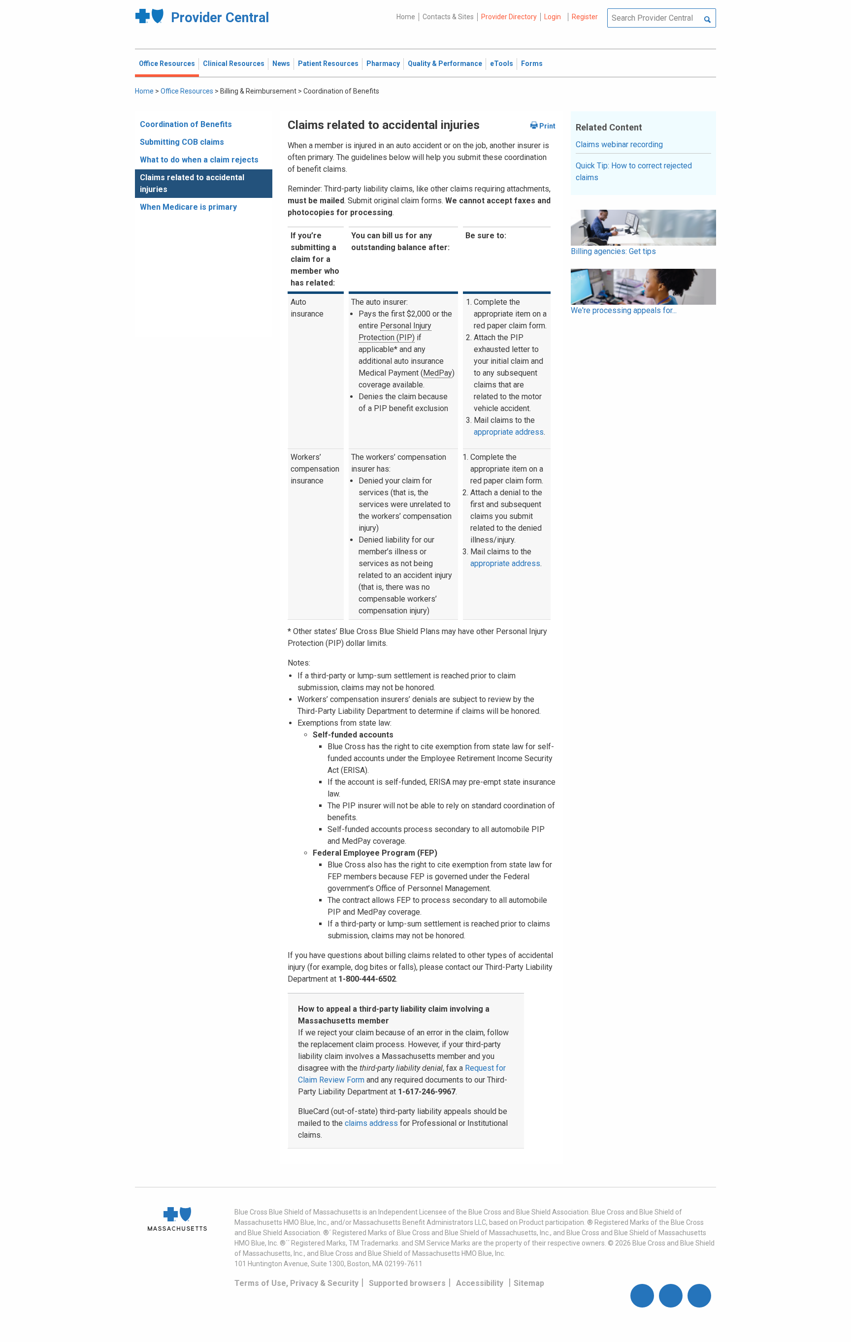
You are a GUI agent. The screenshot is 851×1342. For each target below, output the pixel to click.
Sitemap (529, 1283)
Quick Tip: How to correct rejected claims (634, 171)
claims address (371, 1123)
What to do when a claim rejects (199, 159)
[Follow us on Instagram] (671, 1295)
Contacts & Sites (448, 17)
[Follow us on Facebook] (642, 1295)
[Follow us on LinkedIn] (699, 1295)
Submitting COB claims (182, 142)
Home (405, 17)
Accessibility (479, 1283)
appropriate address (509, 432)
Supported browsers (407, 1283)
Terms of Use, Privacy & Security (296, 1283)
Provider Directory (509, 17)
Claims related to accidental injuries (192, 183)
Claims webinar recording (619, 144)
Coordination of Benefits (186, 124)
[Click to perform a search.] (707, 20)
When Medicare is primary (188, 207)
